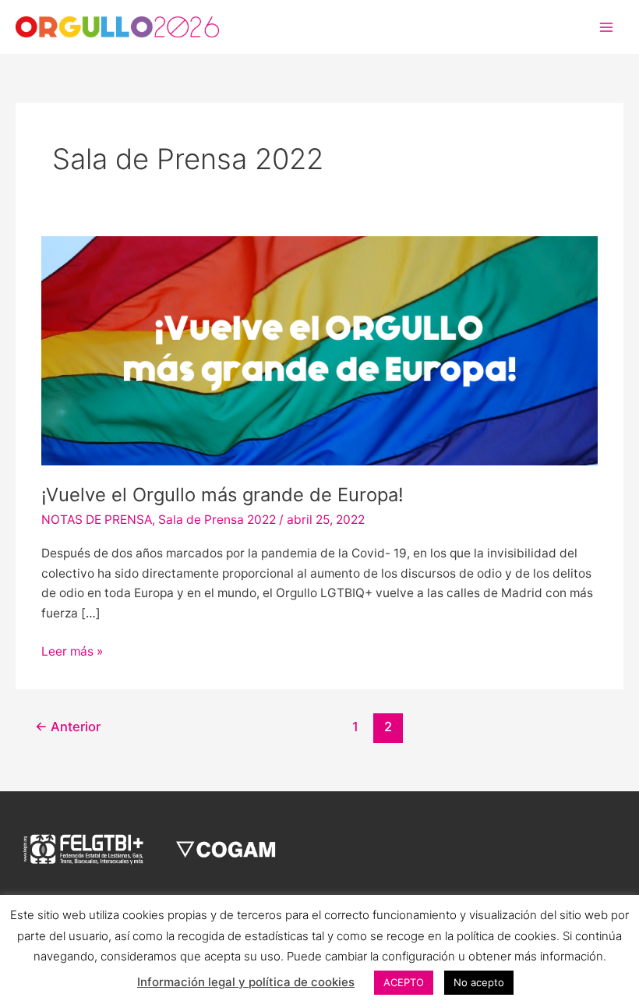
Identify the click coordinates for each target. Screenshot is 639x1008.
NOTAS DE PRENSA (96, 519)
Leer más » (72, 650)
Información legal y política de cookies (246, 981)
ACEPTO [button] (403, 982)
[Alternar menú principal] (606, 27)
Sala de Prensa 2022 (217, 519)
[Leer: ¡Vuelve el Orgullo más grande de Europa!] (319, 350)
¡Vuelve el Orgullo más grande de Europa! (222, 494)
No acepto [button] (479, 982)
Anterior (68, 726)
